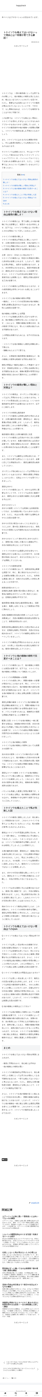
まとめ (6, 204)
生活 (5, 1159)
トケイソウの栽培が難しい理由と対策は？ (19, 185)
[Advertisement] (21, 68)
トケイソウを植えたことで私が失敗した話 (19, 195)
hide (22, 175)
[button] (38, 662)
